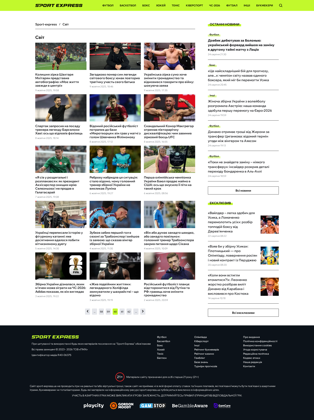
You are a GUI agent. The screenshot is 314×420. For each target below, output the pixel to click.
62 (129, 311)
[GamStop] (153, 406)
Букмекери (264, 5)
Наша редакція (252, 362)
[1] (87, 311)
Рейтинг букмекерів (206, 349)
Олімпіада (200, 337)
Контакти (249, 366)
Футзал (231, 5)
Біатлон (162, 358)
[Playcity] (94, 406)
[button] (280, 5)
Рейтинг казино (204, 353)
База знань (201, 362)
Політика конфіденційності (260, 341)
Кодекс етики (251, 358)
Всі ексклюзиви (243, 313)
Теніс (176, 5)
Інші (247, 5)
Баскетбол (128, 5)
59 (108, 311)
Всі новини (243, 190)
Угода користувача (255, 349)
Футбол (108, 5)
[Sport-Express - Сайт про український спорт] (57, 5)
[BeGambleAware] (190, 406)
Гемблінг (199, 358)
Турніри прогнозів (205, 366)
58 (101, 311)
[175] (143, 311)
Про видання (251, 337)
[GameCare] (222, 406)
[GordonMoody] (121, 406)
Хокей (161, 5)
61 (122, 311)
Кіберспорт (194, 5)
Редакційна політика (256, 353)
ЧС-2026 (214, 5)
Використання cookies (257, 345)
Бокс (146, 5)
